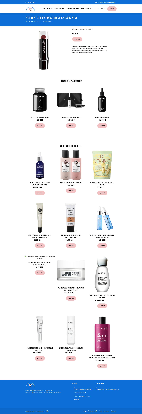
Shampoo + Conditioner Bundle (71, 117)
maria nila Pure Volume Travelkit (71, 182)
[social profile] (34, 2)
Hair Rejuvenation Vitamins (40, 117)
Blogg (103, 9)
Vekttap (82, 29)
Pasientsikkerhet (73, 9)
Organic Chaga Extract (102, 117)
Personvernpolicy (104, 411)
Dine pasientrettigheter (90, 9)
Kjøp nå (77, 39)
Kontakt (90, 411)
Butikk (112, 9)
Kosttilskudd (89, 29)
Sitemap (113, 411)
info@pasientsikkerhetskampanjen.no (105, 2)
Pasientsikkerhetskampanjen (53, 9)
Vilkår (96, 411)
